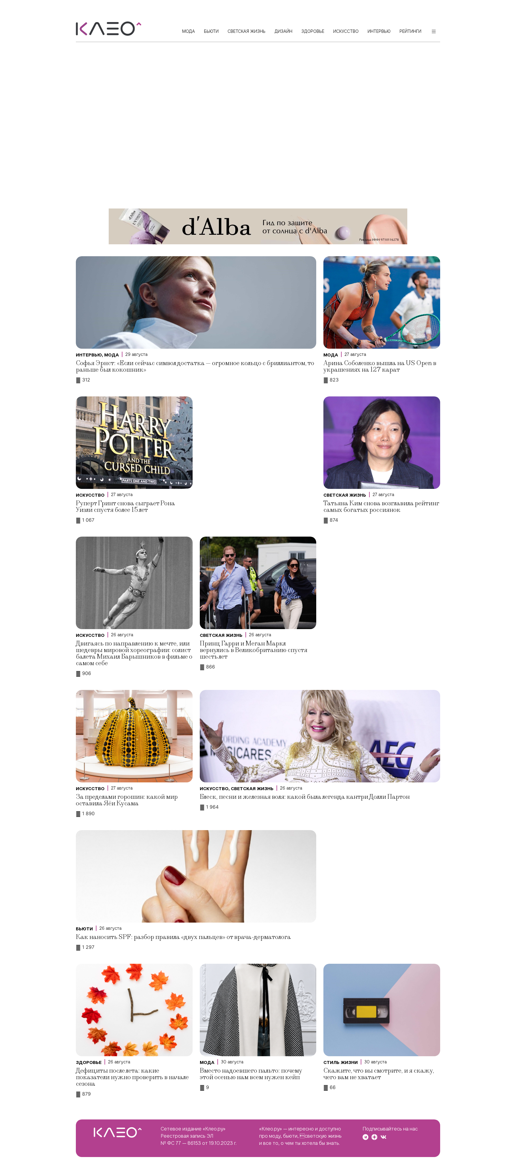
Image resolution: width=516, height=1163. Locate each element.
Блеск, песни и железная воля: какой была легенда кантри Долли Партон (305, 797)
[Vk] (383, 1137)
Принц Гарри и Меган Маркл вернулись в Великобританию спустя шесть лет (253, 650)
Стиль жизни (340, 1062)
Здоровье (89, 1062)
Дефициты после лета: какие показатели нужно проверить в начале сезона (132, 1077)
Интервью (89, 355)
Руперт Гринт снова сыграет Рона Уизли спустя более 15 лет (125, 506)
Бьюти (84, 929)
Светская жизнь (344, 495)
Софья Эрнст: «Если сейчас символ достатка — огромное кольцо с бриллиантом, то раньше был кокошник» (195, 366)
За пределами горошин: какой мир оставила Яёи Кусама (127, 800)
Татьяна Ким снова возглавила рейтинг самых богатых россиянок (381, 506)
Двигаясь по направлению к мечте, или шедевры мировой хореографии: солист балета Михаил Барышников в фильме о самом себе (134, 653)
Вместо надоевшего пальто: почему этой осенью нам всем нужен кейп (251, 1074)
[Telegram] (365, 1137)
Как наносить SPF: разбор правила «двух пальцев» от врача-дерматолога (183, 937)
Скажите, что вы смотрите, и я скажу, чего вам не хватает (378, 1074)
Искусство (90, 495)
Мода (111, 355)
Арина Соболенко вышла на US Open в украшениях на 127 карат (379, 366)
